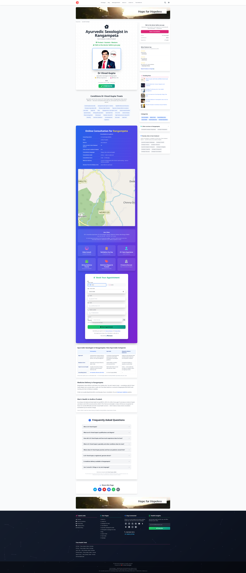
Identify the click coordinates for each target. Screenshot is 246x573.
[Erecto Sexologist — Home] (77, 2)
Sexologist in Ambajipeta (161, 146)
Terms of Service (108, 331)
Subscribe (160, 528)
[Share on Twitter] (95, 489)
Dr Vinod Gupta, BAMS (111, 472)
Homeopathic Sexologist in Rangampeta (148, 129)
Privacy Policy (117, 331)
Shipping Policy (81, 525)
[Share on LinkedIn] (109, 489)
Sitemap (79, 519)
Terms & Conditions (81, 521)
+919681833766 (107, 86)
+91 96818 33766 (129, 534)
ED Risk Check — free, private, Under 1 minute (86, 552)
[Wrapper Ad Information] (123, 503)
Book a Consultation (155, 31)
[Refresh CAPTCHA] (124, 320)
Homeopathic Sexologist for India (108, 529)
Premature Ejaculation (163, 119)
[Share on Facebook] (99, 489)
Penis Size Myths (145, 117)
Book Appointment (116, 2)
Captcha (89, 317)
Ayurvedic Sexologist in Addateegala (147, 142)
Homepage (103, 2)
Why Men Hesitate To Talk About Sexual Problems (156, 104)
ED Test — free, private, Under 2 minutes (84, 546)
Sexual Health (144, 119)
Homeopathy (93, 351)
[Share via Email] (118, 489)
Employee (103, 537)
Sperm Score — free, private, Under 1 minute (85, 554)
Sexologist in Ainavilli (160, 142)
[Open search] (165, 2)
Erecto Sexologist (127, 565)
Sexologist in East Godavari (156, 151)
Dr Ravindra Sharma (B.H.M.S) (97, 372)
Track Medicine (138, 2)
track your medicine (122, 392)
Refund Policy (80, 527)
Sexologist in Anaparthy (145, 149)
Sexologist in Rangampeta (162, 129)
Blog (109, 2)
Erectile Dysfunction (153, 119)
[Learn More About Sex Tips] (123, 13)
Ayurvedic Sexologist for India (107, 527)
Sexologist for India (105, 523)
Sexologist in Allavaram (155, 144)
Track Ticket (103, 535)
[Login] (168, 2)
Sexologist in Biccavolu (145, 151)
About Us (124, 2)
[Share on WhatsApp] (113, 489)
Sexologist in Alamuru (145, 144)
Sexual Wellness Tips (162, 117)
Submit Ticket (104, 533)
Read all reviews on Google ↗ (147, 68)
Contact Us (131, 2)
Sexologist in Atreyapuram (156, 149)
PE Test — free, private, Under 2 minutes (84, 548)
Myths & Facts (152, 117)
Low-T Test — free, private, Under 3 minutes (85, 550)
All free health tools (80, 556)
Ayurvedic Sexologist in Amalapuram (148, 146)
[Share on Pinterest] (104, 489)
